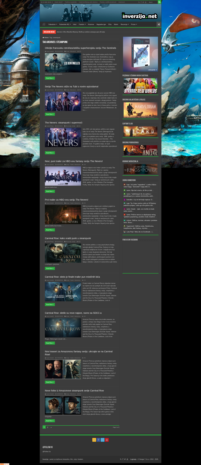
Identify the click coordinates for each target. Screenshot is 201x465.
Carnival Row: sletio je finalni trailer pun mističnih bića (72, 277)
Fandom (81, 24)
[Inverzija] (100, 13)
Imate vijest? (59, 2)
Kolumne (91, 24)
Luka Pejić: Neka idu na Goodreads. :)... (140, 232)
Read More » (50, 78)
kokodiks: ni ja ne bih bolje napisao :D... (140, 200)
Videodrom (52, 24)
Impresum (122, 2)
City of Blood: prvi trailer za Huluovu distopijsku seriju (74, 32)
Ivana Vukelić (50, 51)
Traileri (72, 164)
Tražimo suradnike (71, 2)
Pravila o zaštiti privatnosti (108, 2)
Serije (67, 51)
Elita (109, 24)
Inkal (74, 24)
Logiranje (133, 459)
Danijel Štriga (50, 126)
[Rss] (139, 2)
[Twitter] (143, 2)
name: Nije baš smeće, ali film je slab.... (140, 190)
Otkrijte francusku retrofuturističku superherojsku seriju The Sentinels (80, 48)
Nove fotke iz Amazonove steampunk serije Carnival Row (74, 390)
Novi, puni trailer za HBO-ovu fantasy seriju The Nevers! (74, 161)
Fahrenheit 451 (64, 24)
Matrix (116, 24)
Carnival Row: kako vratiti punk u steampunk (68, 238)
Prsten (133, 24)
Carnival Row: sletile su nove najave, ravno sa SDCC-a (73, 313)
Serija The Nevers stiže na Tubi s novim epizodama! (72, 86)
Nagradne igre (101, 24)
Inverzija (45, 459)
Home (44, 24)
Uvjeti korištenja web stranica (88, 2)
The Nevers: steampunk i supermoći (63, 122)
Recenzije (124, 24)
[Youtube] (146, 2)
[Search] (159, 2)
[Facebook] (141, 2)
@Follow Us (48, 447)
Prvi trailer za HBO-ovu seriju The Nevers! (66, 199)
